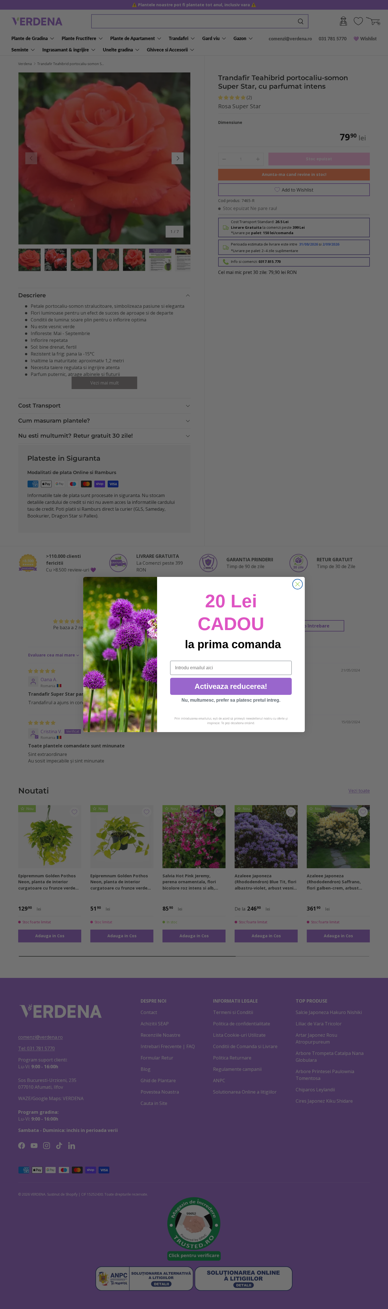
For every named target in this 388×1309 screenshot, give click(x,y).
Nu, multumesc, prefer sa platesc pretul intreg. (231, 700)
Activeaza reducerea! (231, 686)
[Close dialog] (298, 584)
